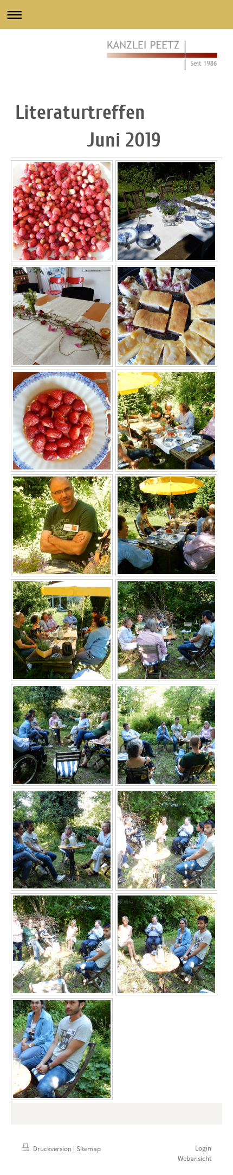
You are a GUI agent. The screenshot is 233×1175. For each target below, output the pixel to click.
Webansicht (194, 1158)
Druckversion (52, 1148)
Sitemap (88, 1148)
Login (203, 1148)
